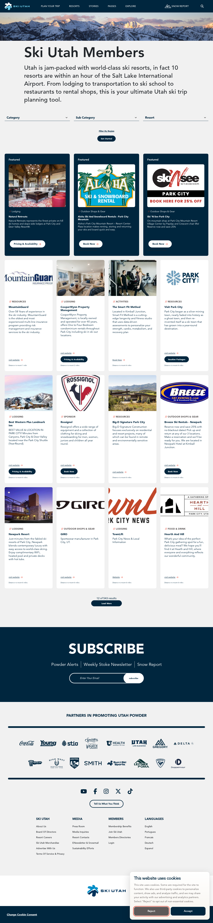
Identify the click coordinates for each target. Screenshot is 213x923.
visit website (14, 360)
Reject (151, 911)
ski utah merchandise (47, 842)
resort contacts (80, 837)
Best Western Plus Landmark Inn (27, 423)
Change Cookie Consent (22, 914)
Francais (149, 837)
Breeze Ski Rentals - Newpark (183, 422)
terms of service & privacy (50, 853)
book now (89, 243)
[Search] (202, 6)
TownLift (117, 534)
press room (78, 826)
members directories (119, 837)
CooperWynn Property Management (75, 308)
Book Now (117, 360)
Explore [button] (130, 6)
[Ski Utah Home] (17, 6)
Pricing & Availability (26, 243)
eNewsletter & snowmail (85, 842)
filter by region (106, 131)
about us (41, 826)
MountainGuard (18, 307)
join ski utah (115, 831)
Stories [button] (94, 6)
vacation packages (176, 359)
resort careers (44, 837)
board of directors (46, 831)
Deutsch (149, 842)
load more (107, 603)
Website (116, 577)
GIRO (64, 534)
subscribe (133, 678)
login (111, 842)
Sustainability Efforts (83, 848)
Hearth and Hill (174, 534)
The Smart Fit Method (126, 307)
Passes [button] (112, 6)
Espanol (149, 848)
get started (106, 138)
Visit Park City (173, 307)
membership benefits (119, 826)
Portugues (150, 831)
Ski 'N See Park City (158, 216)
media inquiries (80, 831)
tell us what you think (106, 803)
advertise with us (45, 848)
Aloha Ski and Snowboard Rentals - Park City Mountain (103, 218)
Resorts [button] (74, 6)
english (148, 826)
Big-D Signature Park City (128, 422)
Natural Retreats (18, 216)
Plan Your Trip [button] (50, 6)
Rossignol (66, 422)
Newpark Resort (19, 534)
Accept (188, 911)
